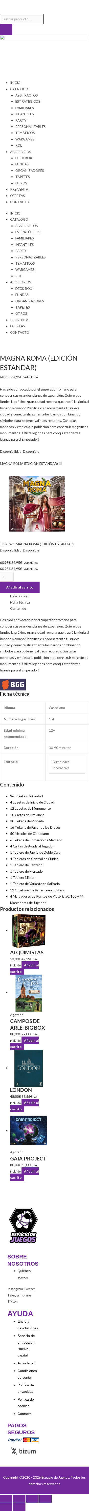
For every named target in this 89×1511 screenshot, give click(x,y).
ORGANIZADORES (29, 170)
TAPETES (22, 177)
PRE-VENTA (19, 189)
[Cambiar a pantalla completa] (19, 1499)
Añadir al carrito (19, 587)
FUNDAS (22, 164)
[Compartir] (32, 1499)
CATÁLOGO (19, 89)
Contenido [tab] (18, 608)
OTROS (21, 183)
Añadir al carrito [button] (24, 968)
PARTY (20, 120)
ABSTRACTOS (26, 95)
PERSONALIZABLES (30, 126)
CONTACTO (19, 202)
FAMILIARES (24, 108)
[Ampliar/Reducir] (6, 1499)
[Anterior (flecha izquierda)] (6, 1507)
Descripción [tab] (19, 596)
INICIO (15, 82)
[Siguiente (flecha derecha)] (19, 1507)
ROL (18, 145)
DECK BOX (23, 158)
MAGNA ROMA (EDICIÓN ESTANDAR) (29, 463)
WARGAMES (24, 139)
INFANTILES (24, 114)
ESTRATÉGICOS (27, 101)
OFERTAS (17, 196)
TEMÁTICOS (25, 133)
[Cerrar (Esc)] (45, 1499)
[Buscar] (6, 29)
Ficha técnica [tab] (20, 602)
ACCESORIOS (20, 152)
